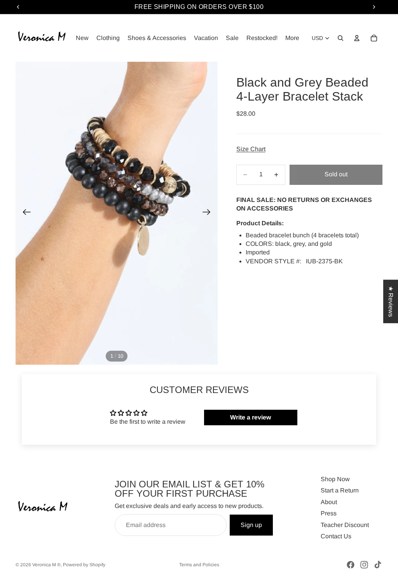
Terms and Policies (199, 564)
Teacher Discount (345, 525)
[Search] (340, 38)
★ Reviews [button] (391, 301)
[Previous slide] (24, 213)
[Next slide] (209, 213)
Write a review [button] (250, 417)
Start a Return (340, 490)
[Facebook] (350, 564)
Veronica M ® (46, 564)
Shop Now (335, 479)
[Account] (356, 38)
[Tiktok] (377, 564)
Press (329, 513)
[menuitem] (292, 38)
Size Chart (250, 149)
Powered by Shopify (84, 564)
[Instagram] (364, 564)
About (329, 502)
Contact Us (336, 536)
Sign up (251, 525)
